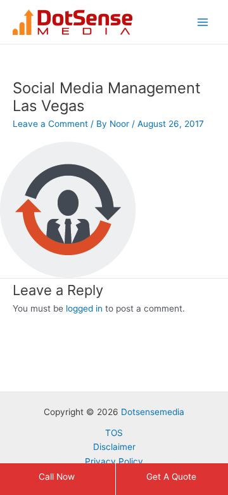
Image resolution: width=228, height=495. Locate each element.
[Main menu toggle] (203, 22)
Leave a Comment (50, 124)
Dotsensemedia (152, 412)
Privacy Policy (114, 461)
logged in (84, 308)
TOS (114, 433)
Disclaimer (114, 447)
